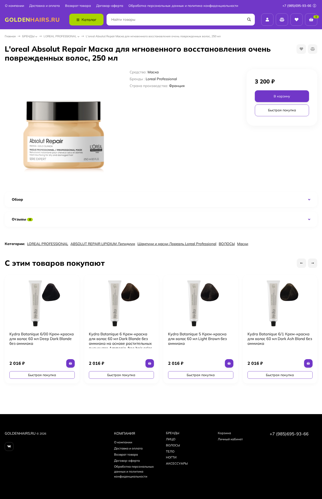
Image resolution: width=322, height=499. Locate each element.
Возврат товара (78, 6)
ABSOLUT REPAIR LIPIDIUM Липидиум (102, 243)
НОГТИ (171, 457)
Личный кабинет (230, 439)
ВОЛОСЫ (227, 243)
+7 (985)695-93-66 (297, 6)
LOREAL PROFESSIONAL (60, 36)
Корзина (224, 433)
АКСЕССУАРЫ (177, 463)
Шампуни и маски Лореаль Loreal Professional (176, 243)
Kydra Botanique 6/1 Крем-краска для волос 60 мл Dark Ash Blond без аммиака (280, 339)
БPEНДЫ (28, 36)
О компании (14, 6)
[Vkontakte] (9, 446)
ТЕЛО (170, 451)
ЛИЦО (170, 439)
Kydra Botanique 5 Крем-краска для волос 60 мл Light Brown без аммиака (197, 339)
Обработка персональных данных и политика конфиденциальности (183, 6)
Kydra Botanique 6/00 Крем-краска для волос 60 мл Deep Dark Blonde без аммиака (41, 339)
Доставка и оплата (44, 6)
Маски (242, 243)
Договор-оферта (109, 6)
